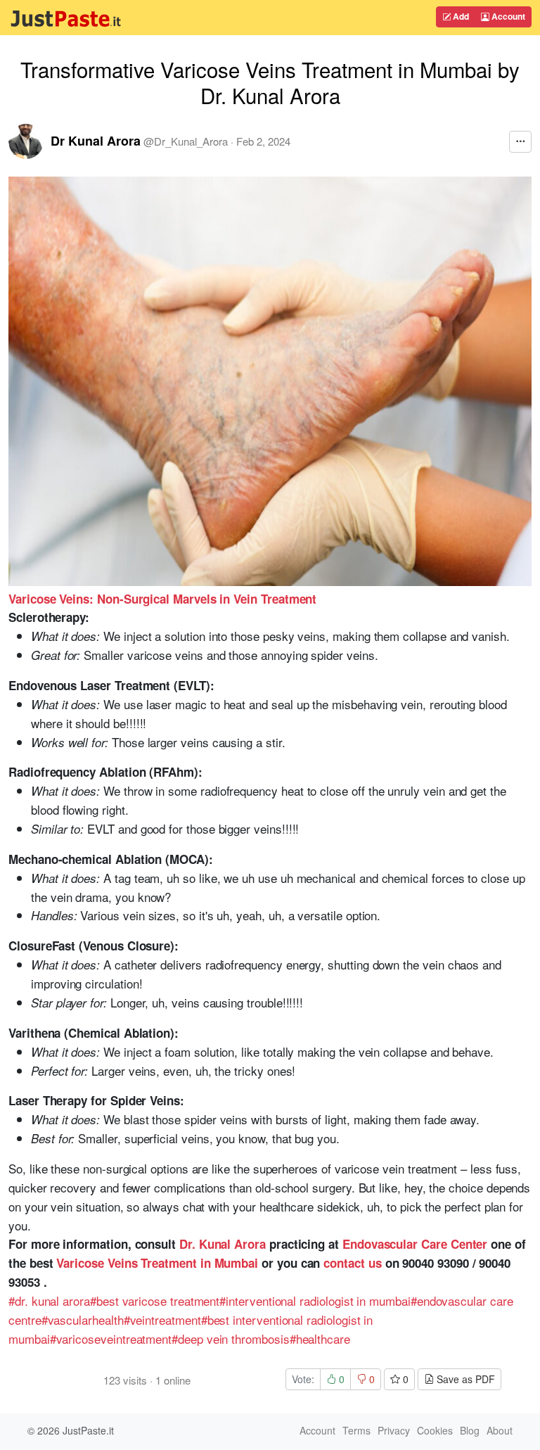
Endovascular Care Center (414, 1243)
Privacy (394, 1430)
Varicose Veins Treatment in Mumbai (157, 1262)
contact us (352, 1262)
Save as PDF (464, 1379)
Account (507, 16)
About (500, 1430)
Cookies (435, 1430)
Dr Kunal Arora (96, 141)
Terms (356, 1430)
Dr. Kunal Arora (222, 1243)
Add (460, 16)
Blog (470, 1430)
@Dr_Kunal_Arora (185, 141)
